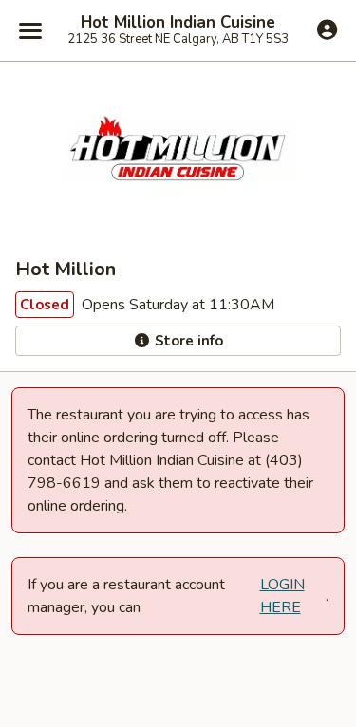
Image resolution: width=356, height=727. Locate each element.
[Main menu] (30, 30)
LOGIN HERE (282, 596)
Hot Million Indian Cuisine (178, 22)
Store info (187, 340)
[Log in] (327, 29)
